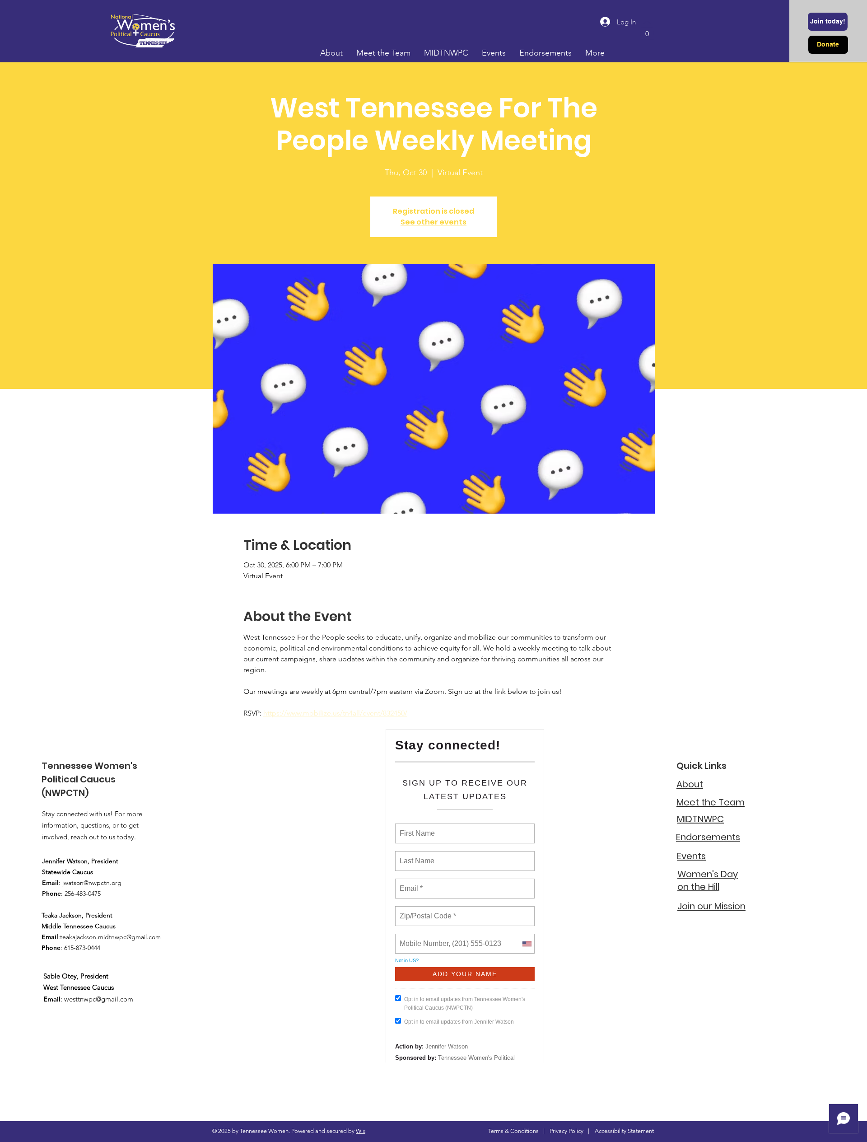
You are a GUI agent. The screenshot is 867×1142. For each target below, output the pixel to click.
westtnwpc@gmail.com (98, 999)
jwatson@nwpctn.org (91, 883)
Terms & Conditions (513, 1131)
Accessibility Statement (624, 1131)
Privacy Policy (566, 1131)
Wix (360, 1131)
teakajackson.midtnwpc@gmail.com (110, 937)
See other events (433, 222)
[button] (647, 30)
